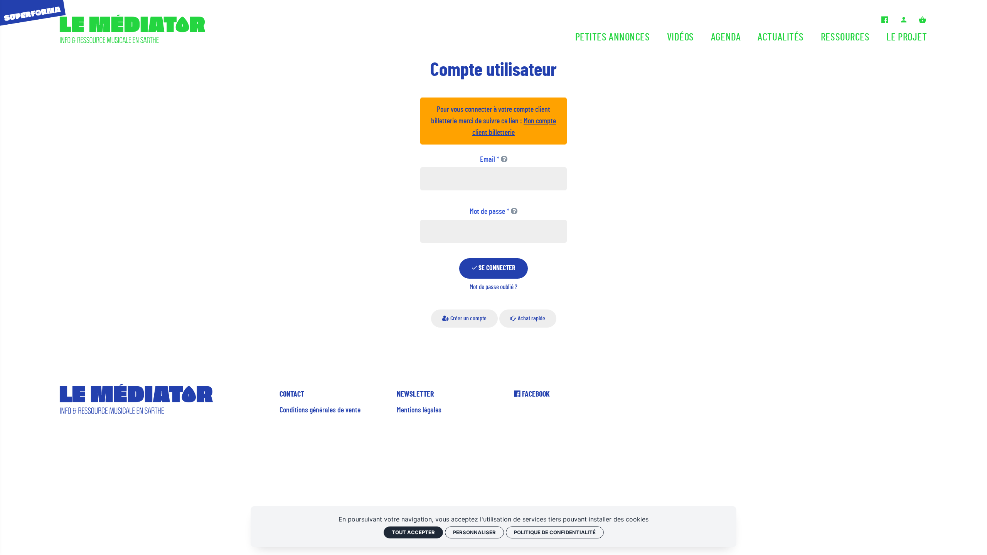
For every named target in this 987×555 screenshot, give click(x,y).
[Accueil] (132, 31)
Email (489, 159)
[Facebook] (885, 20)
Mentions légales (419, 410)
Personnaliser (474, 532)
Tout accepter (413, 532)
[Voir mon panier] (922, 20)
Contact (292, 394)
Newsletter (415, 394)
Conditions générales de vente (320, 410)
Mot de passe (489, 211)
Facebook (535, 394)
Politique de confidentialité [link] (555, 532)
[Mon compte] (904, 20)
